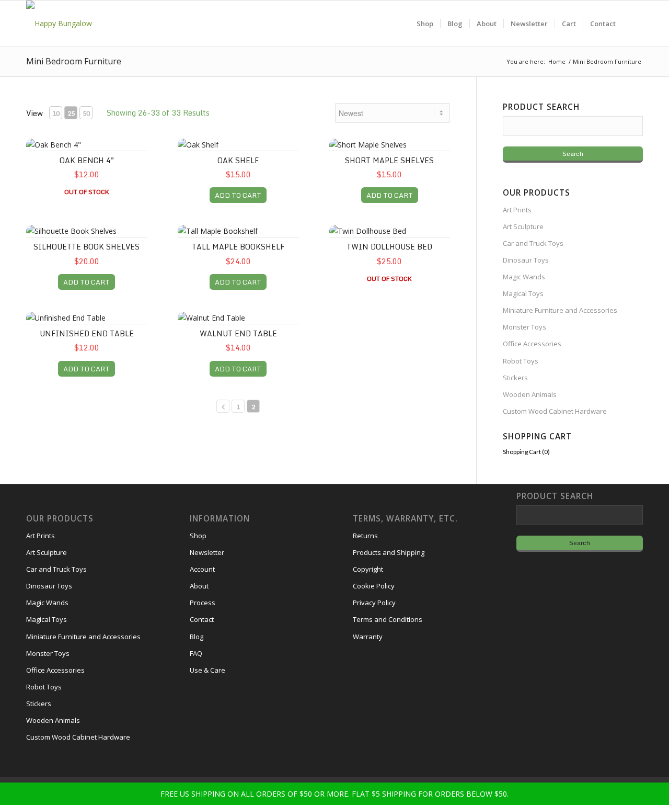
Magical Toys (523, 293)
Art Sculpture (523, 226)
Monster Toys (524, 327)
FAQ (196, 653)
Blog (196, 636)
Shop (198, 535)
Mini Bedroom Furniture (73, 61)
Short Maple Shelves (389, 160)
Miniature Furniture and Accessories (560, 310)
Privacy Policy (374, 602)
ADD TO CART (238, 195)
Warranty (368, 636)
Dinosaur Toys (526, 260)
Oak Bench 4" (87, 160)
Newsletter (207, 552)
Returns (365, 535)
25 (71, 113)
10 (56, 113)
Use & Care (207, 670)
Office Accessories (532, 343)
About (199, 586)
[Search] (632, 24)
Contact (202, 619)
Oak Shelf (238, 160)
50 (86, 113)
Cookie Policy (374, 586)
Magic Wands (524, 276)
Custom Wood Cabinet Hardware (555, 411)
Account (202, 569)
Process (202, 602)
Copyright (368, 569)
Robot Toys (520, 361)
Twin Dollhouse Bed (389, 247)
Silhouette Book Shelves (86, 247)
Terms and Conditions (387, 619)
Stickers (515, 377)
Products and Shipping (388, 552)
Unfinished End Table (87, 333)
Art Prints (517, 209)
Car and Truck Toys (533, 243)
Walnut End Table (238, 333)
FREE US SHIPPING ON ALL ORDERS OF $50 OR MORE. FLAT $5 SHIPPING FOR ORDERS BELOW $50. (334, 794)
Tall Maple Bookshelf (238, 247)
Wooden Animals (530, 394)
